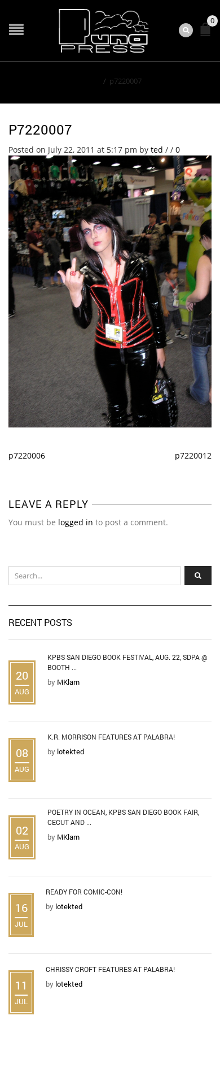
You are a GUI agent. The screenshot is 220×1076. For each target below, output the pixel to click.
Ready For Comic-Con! (84, 891)
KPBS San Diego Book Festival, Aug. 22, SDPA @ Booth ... (127, 662)
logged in (75, 522)
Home (89, 81)
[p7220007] (110, 290)
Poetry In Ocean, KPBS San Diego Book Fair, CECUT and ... (123, 817)
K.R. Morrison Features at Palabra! (111, 736)
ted (157, 149)
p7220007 (40, 129)
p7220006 (26, 455)
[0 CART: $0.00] (207, 34)
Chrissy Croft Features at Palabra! (110, 969)
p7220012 (193, 455)
